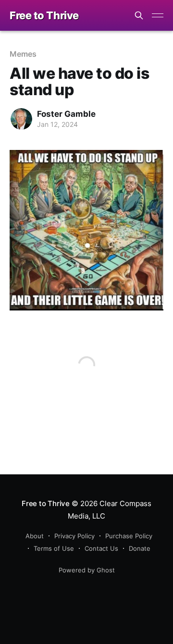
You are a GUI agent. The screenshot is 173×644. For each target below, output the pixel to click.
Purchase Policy (128, 536)
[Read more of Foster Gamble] (21, 119)
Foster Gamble (66, 114)
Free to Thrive (44, 16)
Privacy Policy (74, 536)
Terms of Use (54, 548)
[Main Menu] (157, 15)
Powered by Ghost (87, 570)
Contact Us (101, 548)
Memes (23, 54)
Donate (139, 548)
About (34, 536)
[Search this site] (139, 15)
